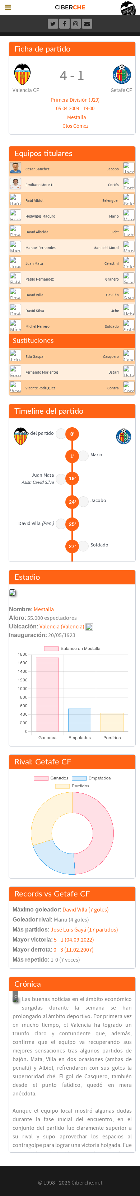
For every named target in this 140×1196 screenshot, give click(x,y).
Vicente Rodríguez (40, 388)
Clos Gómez (75, 126)
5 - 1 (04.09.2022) (74, 940)
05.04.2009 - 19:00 (75, 109)
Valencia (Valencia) (61, 626)
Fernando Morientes (42, 372)
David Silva (34, 310)
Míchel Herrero (37, 326)
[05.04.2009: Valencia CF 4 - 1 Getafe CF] (15, 999)
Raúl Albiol (34, 200)
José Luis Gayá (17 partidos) (84, 930)
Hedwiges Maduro (40, 216)
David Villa (34, 295)
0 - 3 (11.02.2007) (73, 950)
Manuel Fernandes (40, 247)
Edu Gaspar (35, 356)
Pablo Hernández (39, 279)
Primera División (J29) (75, 100)
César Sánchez (37, 169)
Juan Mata (34, 263)
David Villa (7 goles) (85, 909)
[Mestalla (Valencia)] (12, 592)
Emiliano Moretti (39, 185)
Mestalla (76, 118)
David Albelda (36, 232)
